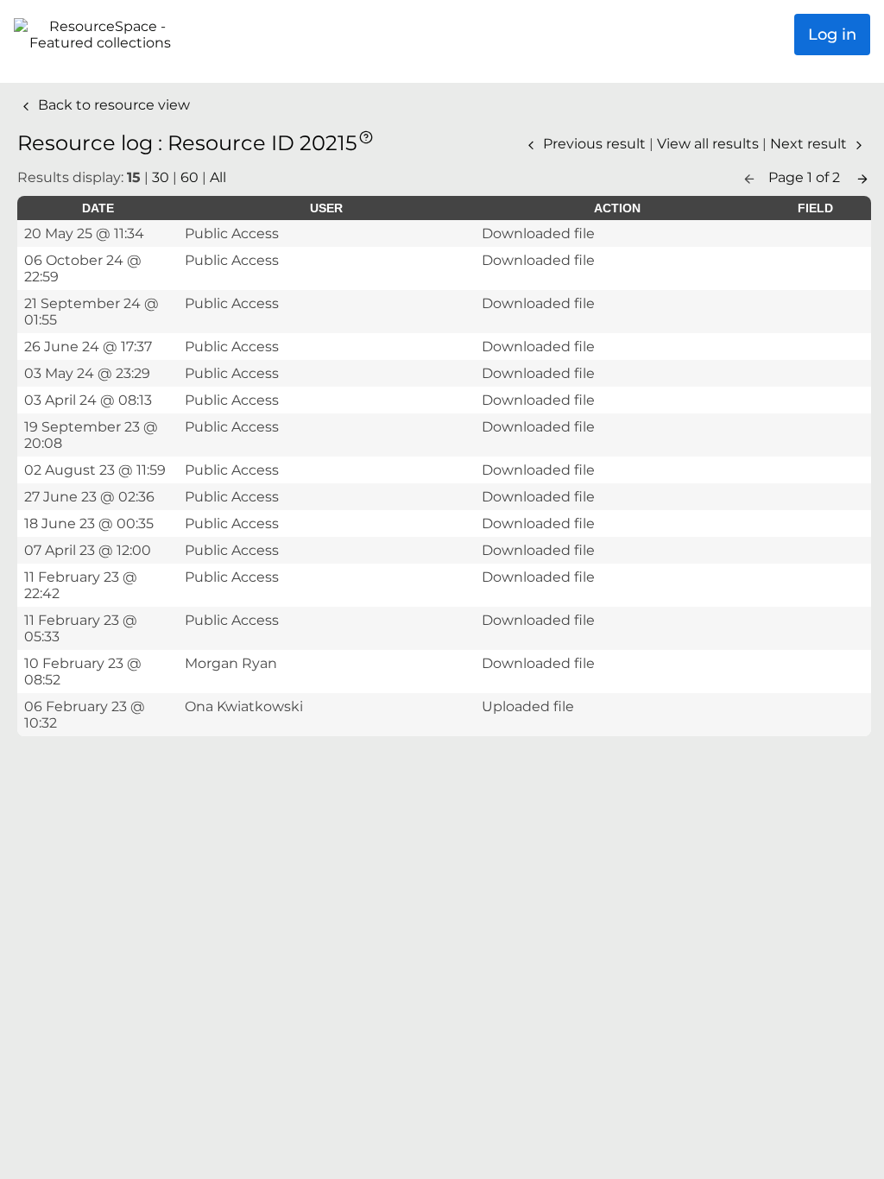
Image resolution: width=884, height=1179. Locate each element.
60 (189, 177)
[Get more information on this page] (366, 137)
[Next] (862, 177)
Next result (810, 144)
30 (160, 177)
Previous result (594, 144)
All (218, 177)
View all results (709, 144)
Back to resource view (112, 105)
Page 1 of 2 (805, 177)
